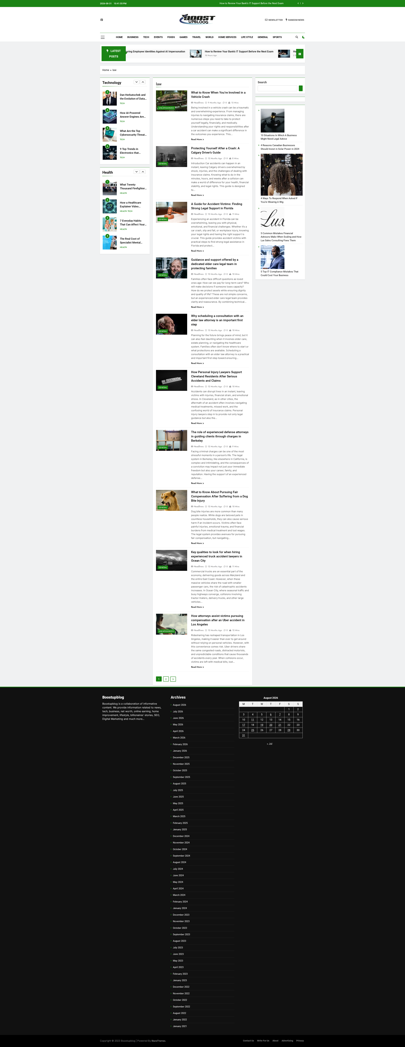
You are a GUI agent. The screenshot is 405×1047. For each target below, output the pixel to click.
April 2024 (178, 888)
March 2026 (179, 737)
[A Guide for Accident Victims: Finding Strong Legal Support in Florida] (171, 212)
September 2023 (181, 934)
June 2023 (178, 954)
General (263, 37)
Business (132, 37)
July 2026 (178, 711)
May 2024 (178, 882)
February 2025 (180, 823)
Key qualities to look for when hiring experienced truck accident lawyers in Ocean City (216, 556)
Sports (277, 37)
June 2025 (178, 796)
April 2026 (178, 731)
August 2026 (179, 704)
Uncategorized (166, 108)
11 (252, 719)
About (275, 1040)
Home (119, 37)
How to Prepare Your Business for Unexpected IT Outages (253, 3)
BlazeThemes (158, 1040)
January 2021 (180, 1026)
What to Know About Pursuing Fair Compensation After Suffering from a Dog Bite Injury (219, 496)
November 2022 (181, 993)
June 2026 (178, 718)
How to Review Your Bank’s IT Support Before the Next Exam (191, 51)
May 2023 (178, 960)
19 (261, 724)
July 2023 (178, 947)
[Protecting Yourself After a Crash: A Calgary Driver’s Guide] (171, 156)
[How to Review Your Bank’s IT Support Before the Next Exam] (148, 54)
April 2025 (178, 809)
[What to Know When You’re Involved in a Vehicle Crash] (171, 100)
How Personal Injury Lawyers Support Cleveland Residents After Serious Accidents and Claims (216, 376)
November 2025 (181, 764)
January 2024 (180, 908)
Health (123, 157)
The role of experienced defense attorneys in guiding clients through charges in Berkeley (220, 436)
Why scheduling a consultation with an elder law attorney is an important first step (217, 320)
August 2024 (179, 862)
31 (243, 735)
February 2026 (180, 744)
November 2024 (181, 842)
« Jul (269, 743)
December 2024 (181, 836)
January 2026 (180, 750)
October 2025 (180, 770)
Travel (196, 37)
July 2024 (178, 868)
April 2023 (178, 967)
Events (158, 37)
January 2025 (180, 829)
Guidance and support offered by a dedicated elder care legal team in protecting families (214, 264)
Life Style (247, 37)
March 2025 (179, 816)
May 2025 (178, 803)
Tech (146, 37)
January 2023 (180, 980)
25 (252, 730)
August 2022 (179, 1013)
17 (243, 724)
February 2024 (180, 901)
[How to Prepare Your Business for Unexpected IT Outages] (236, 54)
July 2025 (178, 790)
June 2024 (178, 875)
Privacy (300, 1040)
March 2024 (179, 895)
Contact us (248, 1040)
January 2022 (180, 1019)
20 (270, 724)
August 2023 (179, 941)
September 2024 (181, 855)
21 (279, 724)
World (210, 37)
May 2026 (178, 724)
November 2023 (181, 921)
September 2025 (181, 777)
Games (183, 37)
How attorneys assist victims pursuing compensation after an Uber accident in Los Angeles (218, 620)
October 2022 (180, 1000)
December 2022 (181, 986)
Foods (171, 37)
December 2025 (181, 757)
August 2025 (179, 783)
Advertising (287, 1040)
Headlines (199, 102)
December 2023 (181, 914)
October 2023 (180, 928)
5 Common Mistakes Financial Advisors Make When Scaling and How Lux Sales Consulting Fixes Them (281, 237)
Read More (196, 139)
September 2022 (181, 1006)
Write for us (263, 1040)
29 (288, 730)
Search (262, 82)
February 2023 (180, 973)
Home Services (227, 37)
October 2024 (180, 849)
